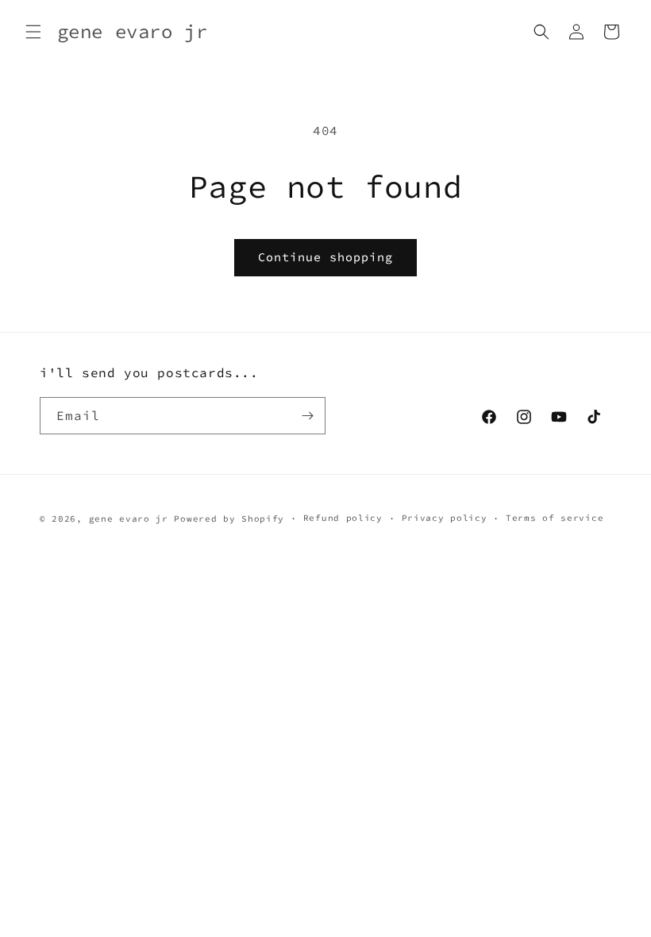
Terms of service (554, 517)
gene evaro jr (128, 518)
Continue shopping (325, 256)
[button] (33, 31)
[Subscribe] (307, 415)
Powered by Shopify (229, 518)
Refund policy (343, 517)
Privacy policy (444, 517)
